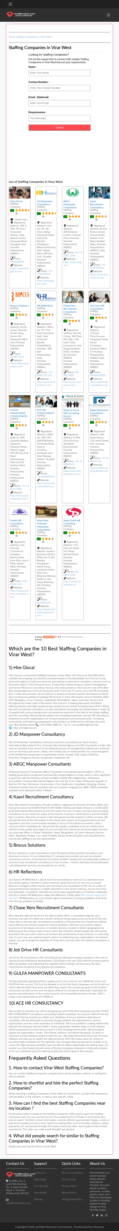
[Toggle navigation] (10, 4)
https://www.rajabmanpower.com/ (99, 471)
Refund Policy (69, 1192)
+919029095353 (46, 476)
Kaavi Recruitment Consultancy (97, 204)
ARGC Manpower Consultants (70, 204)
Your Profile (40, 1192)
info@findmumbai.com (18, 1203)
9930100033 (17, 261)
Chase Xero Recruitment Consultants (70, 309)
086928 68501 (98, 375)
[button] (19, 219)
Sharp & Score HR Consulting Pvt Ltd (71, 413)
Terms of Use (69, 1179)
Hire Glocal (16, 201)
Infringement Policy (72, 1199)
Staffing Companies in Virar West (34, 37)
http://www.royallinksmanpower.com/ (46, 612)
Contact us (40, 1173)
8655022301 (44, 602)
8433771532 (17, 357)
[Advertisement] (59, 155)
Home (12, 37)
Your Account (41, 1186)
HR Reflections (45, 306)
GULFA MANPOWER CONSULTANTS (19, 413)
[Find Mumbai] (20, 15)
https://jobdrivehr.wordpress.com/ (99, 385)
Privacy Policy (69, 1186)
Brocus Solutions (19, 306)
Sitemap (38, 1199)
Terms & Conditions (72, 1173)
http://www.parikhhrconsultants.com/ (19, 594)
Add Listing (40, 1179)
